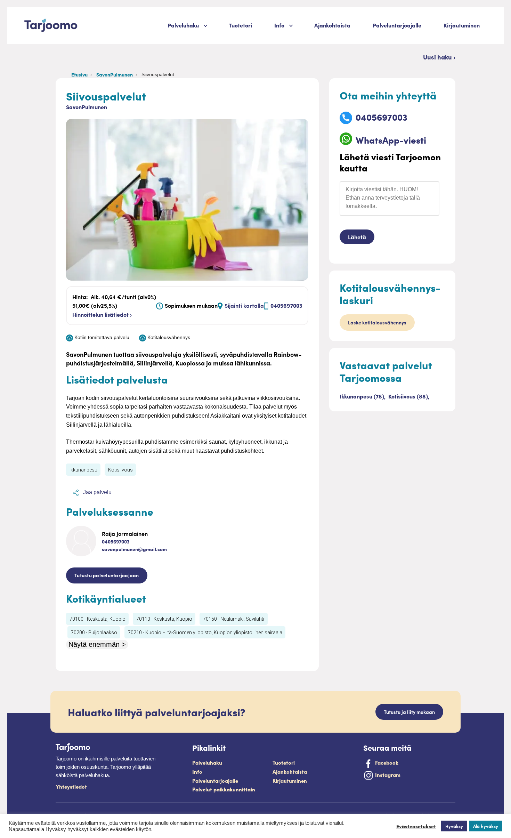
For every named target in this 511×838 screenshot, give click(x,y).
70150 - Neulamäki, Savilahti (233, 619)
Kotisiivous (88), (408, 396)
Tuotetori (240, 25)
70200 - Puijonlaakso (94, 632)
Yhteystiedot (71, 786)
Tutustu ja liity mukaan (409, 711)
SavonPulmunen (114, 74)
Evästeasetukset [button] (416, 826)
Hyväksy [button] (454, 826)
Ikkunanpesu (83, 470)
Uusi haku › (439, 57)
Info (197, 771)
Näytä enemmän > (97, 644)
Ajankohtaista (332, 25)
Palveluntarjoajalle (397, 25)
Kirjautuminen (462, 25)
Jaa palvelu (97, 492)
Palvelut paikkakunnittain (223, 789)
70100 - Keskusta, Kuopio (97, 619)
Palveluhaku (183, 25)
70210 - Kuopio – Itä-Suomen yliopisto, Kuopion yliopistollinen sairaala (205, 632)
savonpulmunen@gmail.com (134, 549)
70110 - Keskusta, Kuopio (164, 619)
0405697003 (286, 305)
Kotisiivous (120, 470)
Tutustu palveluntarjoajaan (106, 575)
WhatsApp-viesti (391, 139)
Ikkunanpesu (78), (363, 396)
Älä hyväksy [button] (485, 826)
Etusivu (79, 74)
